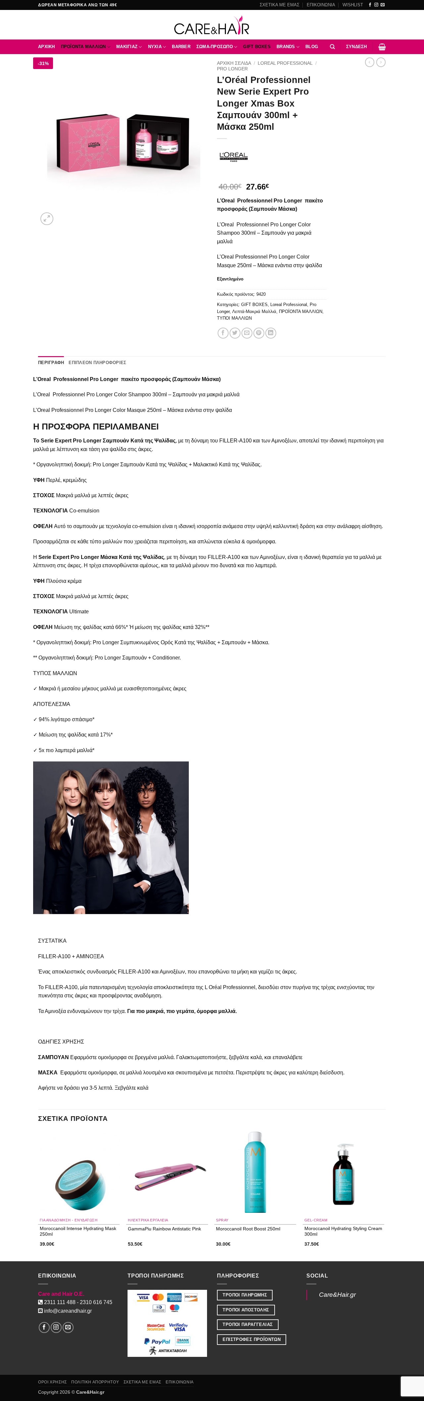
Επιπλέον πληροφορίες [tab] (97, 362)
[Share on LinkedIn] (270, 333)
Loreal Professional (285, 63)
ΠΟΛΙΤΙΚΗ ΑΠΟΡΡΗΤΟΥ (95, 1382)
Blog (311, 46)
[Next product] (369, 62)
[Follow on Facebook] (370, 5)
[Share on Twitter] (235, 333)
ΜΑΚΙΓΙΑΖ (126, 46)
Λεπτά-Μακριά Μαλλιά (254, 311)
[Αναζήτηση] (332, 46)
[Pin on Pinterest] (258, 333)
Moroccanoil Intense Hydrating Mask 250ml (78, 1231)
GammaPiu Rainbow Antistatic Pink (164, 1228)
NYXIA (155, 46)
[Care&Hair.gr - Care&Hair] (212, 25)
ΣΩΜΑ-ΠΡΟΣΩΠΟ (214, 46)
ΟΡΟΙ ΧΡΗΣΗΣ (52, 1382)
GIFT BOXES (257, 46)
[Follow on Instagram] (376, 5)
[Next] (384, 1195)
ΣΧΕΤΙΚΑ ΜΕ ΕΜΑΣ (279, 4)
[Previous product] (381, 62)
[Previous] (38, 1195)
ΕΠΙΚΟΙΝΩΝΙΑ (321, 4)
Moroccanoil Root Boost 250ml (248, 1228)
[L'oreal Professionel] (233, 157)
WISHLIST (353, 4)
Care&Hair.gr (337, 1294)
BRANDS (286, 46)
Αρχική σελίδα (234, 63)
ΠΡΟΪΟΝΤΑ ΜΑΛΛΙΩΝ (83, 46)
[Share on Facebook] (223, 333)
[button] (356, 46)
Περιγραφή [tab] (51, 362)
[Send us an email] (383, 5)
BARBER (181, 46)
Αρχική (46, 46)
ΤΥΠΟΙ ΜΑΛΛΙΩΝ (234, 318)
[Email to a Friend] (246, 333)
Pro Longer (232, 68)
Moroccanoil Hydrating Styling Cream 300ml (343, 1231)
